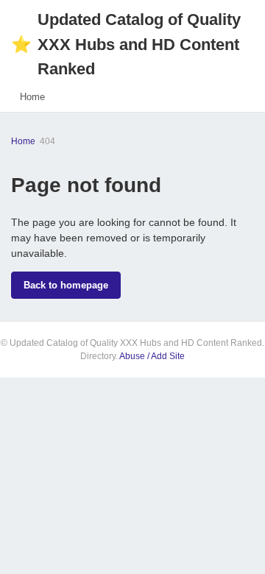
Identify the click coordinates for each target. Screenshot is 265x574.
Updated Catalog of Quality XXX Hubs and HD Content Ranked (126, 44)
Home (32, 96)
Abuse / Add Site (152, 356)
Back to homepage (66, 285)
